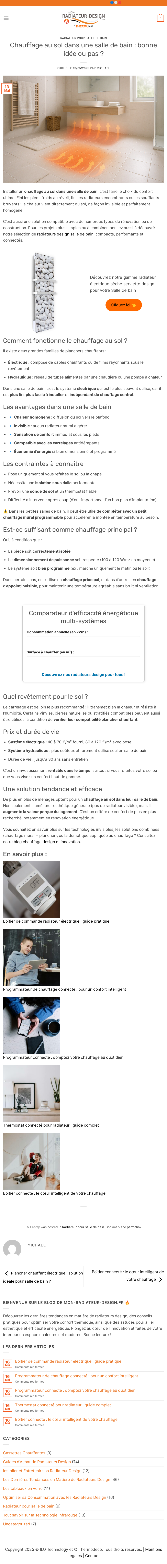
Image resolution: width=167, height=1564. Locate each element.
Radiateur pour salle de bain (83, 38)
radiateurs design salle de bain (65, 234)
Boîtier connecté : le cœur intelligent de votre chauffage (54, 1193)
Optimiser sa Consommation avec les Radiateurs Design (54, 1497)
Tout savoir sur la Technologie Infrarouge (40, 1515)
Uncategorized (16, 1524)
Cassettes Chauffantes (24, 1452)
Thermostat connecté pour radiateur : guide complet (51, 1125)
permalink (134, 1227)
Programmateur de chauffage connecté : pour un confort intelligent (64, 989)
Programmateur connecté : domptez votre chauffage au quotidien (63, 1057)
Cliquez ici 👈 (123, 305)
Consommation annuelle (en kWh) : (57, 632)
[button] (6, 18)
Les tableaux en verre (23, 1488)
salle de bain (135, 750)
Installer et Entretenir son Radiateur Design (42, 1470)
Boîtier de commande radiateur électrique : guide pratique (56, 921)
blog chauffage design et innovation (47, 841)
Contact (92, 1555)
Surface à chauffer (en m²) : (50, 652)
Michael (103, 68)
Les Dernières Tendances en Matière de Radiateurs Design (56, 1479)
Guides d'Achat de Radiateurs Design (37, 1461)
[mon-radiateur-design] (83, 18)
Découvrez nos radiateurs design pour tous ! (83, 674)
